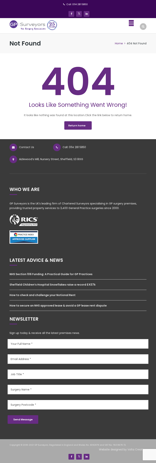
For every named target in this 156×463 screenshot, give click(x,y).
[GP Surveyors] (33, 25)
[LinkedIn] (86, 14)
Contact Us (26, 147)
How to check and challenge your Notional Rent (43, 295)
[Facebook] (71, 14)
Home (119, 43)
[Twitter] (79, 14)
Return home (76, 125)
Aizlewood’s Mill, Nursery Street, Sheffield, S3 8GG (51, 159)
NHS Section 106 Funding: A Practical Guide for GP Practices (51, 274)
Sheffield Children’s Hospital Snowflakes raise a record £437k (53, 285)
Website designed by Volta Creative (122, 449)
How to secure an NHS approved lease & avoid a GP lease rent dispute (58, 305)
